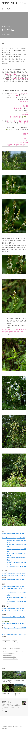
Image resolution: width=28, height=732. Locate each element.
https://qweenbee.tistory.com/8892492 (13, 586)
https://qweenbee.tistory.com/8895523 (13, 610)
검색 (21, 3)
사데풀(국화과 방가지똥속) (9, 657)
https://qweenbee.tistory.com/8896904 (13, 579)
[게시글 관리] (9, 642)
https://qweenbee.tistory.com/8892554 (13, 538)
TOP (25, 727)
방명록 (8, 9)
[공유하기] (7, 642)
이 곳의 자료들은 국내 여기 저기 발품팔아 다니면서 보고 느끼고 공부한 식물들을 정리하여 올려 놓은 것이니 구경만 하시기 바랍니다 (11, 706)
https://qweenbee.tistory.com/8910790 (13, 634)
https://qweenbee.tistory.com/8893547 (13, 608)
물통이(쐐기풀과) (7, 655)
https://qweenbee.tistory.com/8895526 (13, 575)
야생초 (11, 648)
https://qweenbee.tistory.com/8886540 (13, 533)
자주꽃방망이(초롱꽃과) (9, 653)
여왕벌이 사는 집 (10, 3)
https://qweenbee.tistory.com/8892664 (13, 588)
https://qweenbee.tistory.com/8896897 (13, 573)
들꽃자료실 (5, 648)
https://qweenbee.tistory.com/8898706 (13, 623)
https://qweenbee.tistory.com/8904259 (13, 617)
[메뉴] (25, 3)
